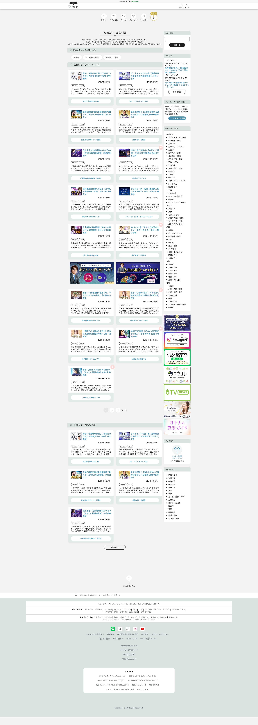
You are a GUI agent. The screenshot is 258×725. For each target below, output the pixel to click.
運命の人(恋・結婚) (175, 218)
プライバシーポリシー (160, 634)
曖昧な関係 (172, 187)
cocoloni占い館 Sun (129, 645)
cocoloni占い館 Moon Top (87, 595)
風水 (170, 490)
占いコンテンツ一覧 (120, 603)
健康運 (171, 307)
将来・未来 (172, 270)
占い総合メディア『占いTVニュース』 (112, 676)
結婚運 (76, 57)
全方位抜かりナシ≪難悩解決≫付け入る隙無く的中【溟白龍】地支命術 (176, 70)
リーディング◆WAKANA (91, 397)
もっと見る (177, 91)
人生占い (105, 619)
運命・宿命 (172, 273)
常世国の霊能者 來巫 (90, 255)
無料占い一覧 (135, 603)
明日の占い (172, 255)
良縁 (170, 211)
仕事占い (115, 619)
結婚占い (163, 617)
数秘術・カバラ (174, 503)
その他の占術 (173, 518)
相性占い (171, 174)
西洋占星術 (172, 475)
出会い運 (171, 208)
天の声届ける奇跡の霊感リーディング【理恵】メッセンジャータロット (177, 84)
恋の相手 (171, 165)
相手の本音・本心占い (177, 137)
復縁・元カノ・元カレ (177, 180)
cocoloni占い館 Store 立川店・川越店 (120, 689)
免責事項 (144, 634)
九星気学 (171, 500)
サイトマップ (131, 638)
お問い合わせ (118, 638)
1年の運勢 (172, 248)
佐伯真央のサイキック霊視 (91, 139)
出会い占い (173, 617)
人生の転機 (172, 267)
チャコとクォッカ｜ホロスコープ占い (139, 216)
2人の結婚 (172, 193)
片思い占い (134, 617)
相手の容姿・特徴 (175, 221)
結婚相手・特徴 (112, 57)
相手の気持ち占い (121, 617)
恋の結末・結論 (174, 140)
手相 (170, 493)
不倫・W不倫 (173, 162)
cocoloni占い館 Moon (129, 650)
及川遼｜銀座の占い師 (91, 101)
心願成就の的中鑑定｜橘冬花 (90, 178)
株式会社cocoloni (129, 659)
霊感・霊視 (172, 515)
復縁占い (144, 617)
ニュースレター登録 (177, 118)
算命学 (171, 506)
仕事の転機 (172, 295)
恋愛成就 (171, 171)
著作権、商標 (104, 638)
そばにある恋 (173, 214)
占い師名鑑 (146, 603)
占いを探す (105, 595)
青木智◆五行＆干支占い (91, 320)
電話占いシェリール (139, 685)
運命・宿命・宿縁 (175, 168)
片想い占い (172, 143)
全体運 (171, 242)
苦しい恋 (171, 177)
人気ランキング (104, 603)
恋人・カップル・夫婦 (177, 202)
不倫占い (154, 617)
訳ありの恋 (172, 183)
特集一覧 (156, 603)
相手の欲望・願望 (175, 159)
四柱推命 (171, 481)
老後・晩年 (172, 276)
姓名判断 (171, 484)
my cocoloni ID (129, 654)
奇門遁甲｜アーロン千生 (139, 320)
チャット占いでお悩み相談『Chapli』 (111, 680)
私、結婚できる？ (93, 57)
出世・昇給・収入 (175, 292)
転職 (170, 298)
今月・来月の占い (175, 252)
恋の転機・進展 (174, 153)
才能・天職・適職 (175, 289)
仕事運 (171, 286)
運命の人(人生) (174, 279)
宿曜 (170, 509)
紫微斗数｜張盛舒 (138, 139)
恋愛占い (171, 149)
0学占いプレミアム (139, 178)
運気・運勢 (172, 245)
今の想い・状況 (174, 156)
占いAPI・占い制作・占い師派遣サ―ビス (143, 680)
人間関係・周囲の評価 (177, 304)
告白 (170, 190)
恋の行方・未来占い (176, 146)
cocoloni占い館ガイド (95, 634)
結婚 (115, 595)
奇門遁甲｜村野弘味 (139, 255)
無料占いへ (115, 547)
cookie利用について (148, 638)
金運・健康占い (127, 619)
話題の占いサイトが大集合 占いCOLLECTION (112, 685)
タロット (171, 487)
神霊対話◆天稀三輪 (139, 359)
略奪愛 (171, 199)
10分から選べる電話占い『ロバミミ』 (143, 676)
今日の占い (172, 258)
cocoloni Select (143, 689)
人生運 (171, 264)
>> (126, 410)
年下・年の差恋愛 (175, 196)
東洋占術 (171, 478)
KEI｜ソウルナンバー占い (139, 101)
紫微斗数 (171, 512)
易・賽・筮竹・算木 (176, 496)
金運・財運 (172, 301)
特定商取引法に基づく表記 (127, 634)
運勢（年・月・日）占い (145, 619)
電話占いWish (154, 685)
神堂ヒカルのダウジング (91, 216)
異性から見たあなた (176, 224)
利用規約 (110, 634)
